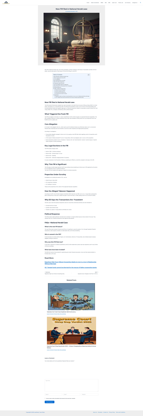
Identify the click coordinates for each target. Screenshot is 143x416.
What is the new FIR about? (60, 89)
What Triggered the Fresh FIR (59, 77)
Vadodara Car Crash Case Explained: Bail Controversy (61, 312)
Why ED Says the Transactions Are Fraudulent (63, 85)
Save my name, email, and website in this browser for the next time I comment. (60, 398)
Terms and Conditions (120, 412)
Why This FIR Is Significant (59, 81)
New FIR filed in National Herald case (61, 76)
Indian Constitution (95, 2)
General (55, 313)
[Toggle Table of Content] (88, 75)
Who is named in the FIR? (60, 91)
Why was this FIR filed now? (61, 92)
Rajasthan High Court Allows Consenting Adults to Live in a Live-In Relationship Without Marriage (72, 96)
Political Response (57, 87)
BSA (106, 2)
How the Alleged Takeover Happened (61, 84)
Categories (134, 2)
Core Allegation (57, 79)
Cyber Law (114, 2)
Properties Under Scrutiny (59, 83)
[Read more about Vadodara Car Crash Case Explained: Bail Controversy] (71, 296)
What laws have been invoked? (61, 93)
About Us (95, 412)
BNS (109, 2)
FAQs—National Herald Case (59, 88)
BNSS (102, 2)
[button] (137, 2)
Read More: (56, 94)
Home (88, 2)
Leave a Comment (50, 313)
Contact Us (105, 412)
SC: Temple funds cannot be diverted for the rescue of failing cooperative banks (70, 97)
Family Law (120, 2)
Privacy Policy (112, 412)
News (59, 313)
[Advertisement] (71, 371)
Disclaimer (100, 412)
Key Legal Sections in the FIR (59, 80)
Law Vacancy (127, 2)
